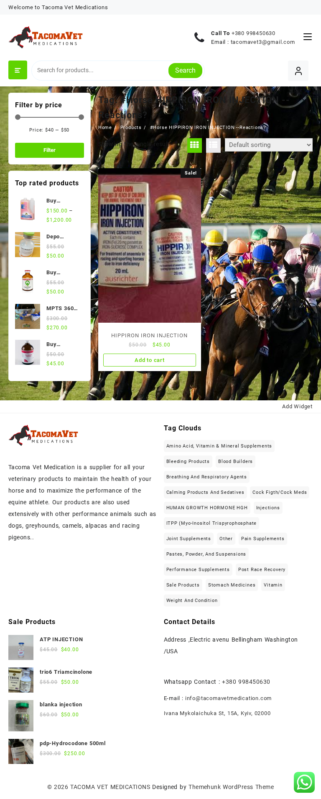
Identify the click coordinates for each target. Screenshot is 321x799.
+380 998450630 (253, 33)
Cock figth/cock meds (279, 492)
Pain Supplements (263, 538)
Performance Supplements (198, 569)
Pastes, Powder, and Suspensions (206, 554)
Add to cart (150, 360)
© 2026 (59, 787)
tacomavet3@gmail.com (263, 42)
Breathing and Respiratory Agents (206, 477)
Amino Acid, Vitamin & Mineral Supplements (219, 446)
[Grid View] (194, 145)
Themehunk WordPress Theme (231, 787)
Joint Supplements (188, 538)
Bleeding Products (188, 461)
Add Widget (297, 406)
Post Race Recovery (261, 569)
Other (226, 538)
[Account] (298, 71)
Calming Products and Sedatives (205, 492)
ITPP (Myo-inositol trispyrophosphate (211, 523)
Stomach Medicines (232, 585)
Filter (49, 150)
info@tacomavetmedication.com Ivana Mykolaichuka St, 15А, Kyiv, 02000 (218, 705)
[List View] (213, 145)
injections (268, 508)
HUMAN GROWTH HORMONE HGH (207, 508)
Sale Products (183, 585)
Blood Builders (235, 461)
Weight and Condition (192, 600)
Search (185, 70)
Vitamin (273, 585)
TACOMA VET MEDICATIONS (110, 787)
